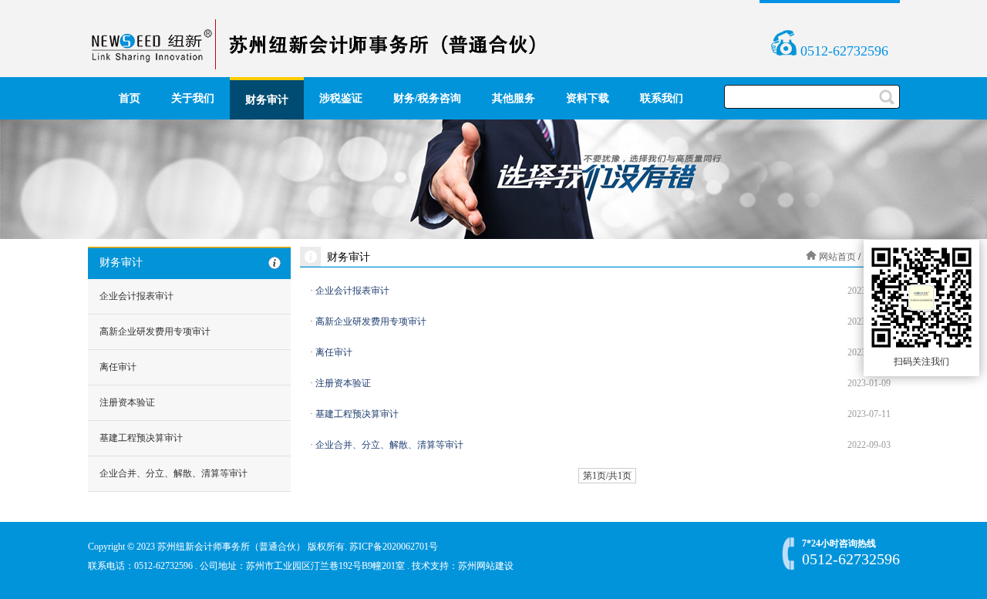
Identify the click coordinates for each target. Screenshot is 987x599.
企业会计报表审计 (136, 296)
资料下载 (587, 98)
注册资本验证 (127, 402)
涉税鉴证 (340, 98)
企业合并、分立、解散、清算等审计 (173, 473)
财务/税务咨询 (427, 98)
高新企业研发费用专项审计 (155, 331)
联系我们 (661, 98)
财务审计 (266, 100)
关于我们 (192, 98)
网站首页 (837, 256)
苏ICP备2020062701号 (393, 546)
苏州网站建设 (486, 565)
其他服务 (513, 98)
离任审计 (117, 367)
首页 (129, 98)
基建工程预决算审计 (141, 437)
